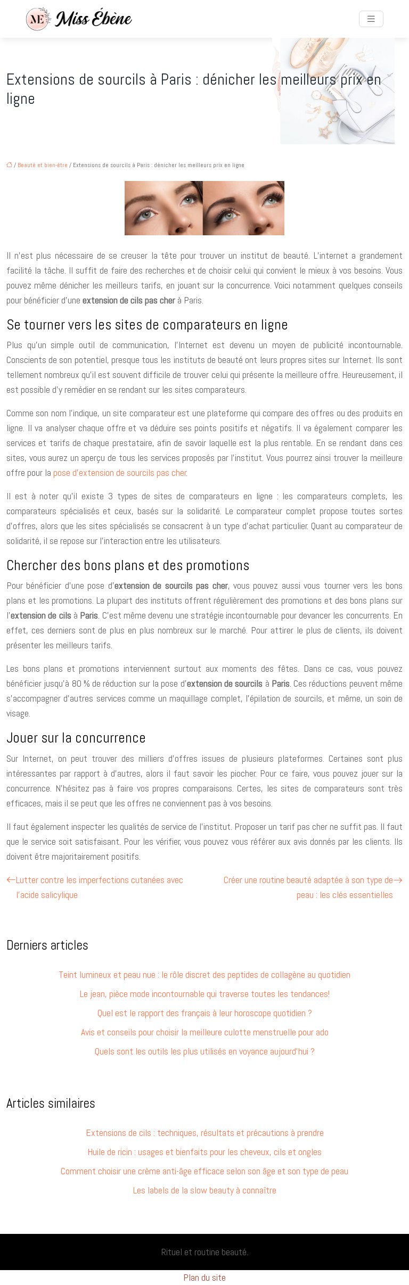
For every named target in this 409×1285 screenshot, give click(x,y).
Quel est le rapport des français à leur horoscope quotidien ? (204, 1013)
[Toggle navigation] (371, 19)
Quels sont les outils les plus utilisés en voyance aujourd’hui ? (205, 1051)
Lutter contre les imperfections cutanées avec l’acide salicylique (99, 887)
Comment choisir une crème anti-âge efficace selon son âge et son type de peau (204, 1171)
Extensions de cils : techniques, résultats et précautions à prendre (205, 1132)
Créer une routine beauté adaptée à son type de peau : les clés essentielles (308, 887)
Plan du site (204, 1277)
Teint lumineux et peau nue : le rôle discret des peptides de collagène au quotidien (204, 974)
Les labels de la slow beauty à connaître (204, 1190)
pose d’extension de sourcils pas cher (119, 472)
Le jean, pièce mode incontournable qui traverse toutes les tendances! (205, 993)
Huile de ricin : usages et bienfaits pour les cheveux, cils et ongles (204, 1152)
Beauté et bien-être (43, 165)
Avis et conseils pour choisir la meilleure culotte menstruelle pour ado (205, 1032)
